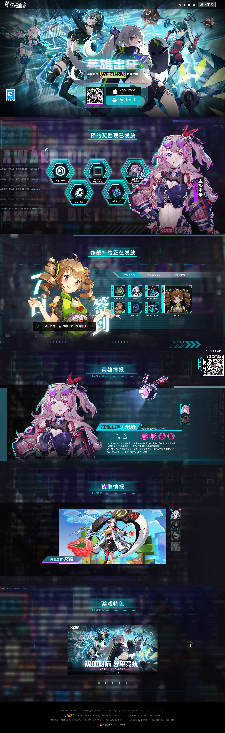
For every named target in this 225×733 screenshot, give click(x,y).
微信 (180, 5)
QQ (184, 5)
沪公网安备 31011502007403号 (113, 725)
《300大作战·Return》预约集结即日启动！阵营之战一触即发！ (15, 4)
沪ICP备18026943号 (135, 711)
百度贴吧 (193, 5)
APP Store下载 (123, 91)
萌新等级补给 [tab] (178, 275)
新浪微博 (189, 5)
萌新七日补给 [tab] (128, 275)
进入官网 (206, 4)
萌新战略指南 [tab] (153, 275)
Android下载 (123, 100)
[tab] (185, 409)
